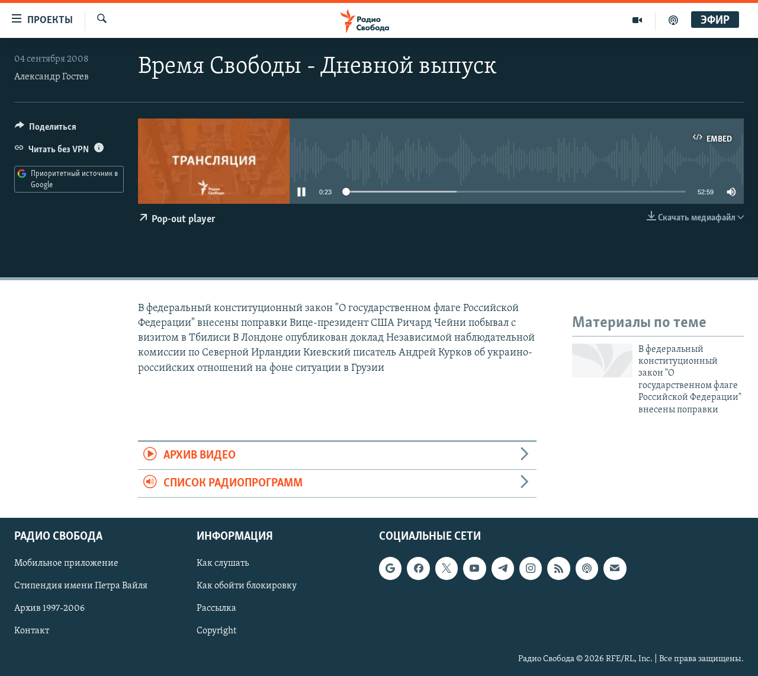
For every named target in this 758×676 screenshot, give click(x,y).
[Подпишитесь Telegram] (503, 569)
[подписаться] (614, 569)
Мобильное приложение (66, 564)
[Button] (45, 129)
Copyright (216, 631)
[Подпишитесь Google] (390, 569)
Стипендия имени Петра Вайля (80, 586)
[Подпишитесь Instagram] (530, 569)
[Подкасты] (587, 569)
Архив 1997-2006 (49, 609)
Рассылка (216, 609)
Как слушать (223, 564)
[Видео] (637, 20)
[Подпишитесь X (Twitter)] (446, 569)
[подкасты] (673, 20)
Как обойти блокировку (247, 586)
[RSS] (558, 569)
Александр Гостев (51, 77)
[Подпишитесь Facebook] (418, 569)
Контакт (31, 631)
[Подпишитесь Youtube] (474, 569)
